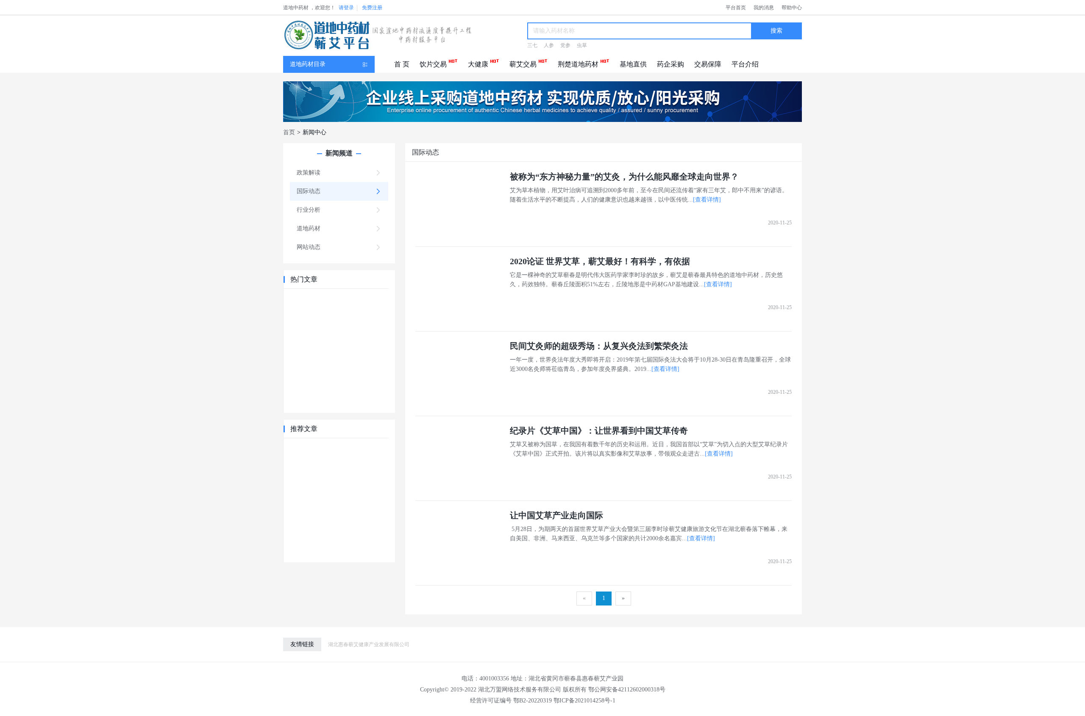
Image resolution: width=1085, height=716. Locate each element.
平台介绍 (745, 64)
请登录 (346, 8)
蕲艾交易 (523, 64)
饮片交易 (433, 64)
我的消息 (764, 8)
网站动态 (308, 247)
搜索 (776, 31)
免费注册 (372, 8)
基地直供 (633, 64)
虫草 (582, 45)
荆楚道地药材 (578, 64)
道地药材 (308, 228)
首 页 (401, 64)
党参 (565, 45)
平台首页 (736, 8)
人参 (549, 45)
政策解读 (308, 172)
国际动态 (308, 191)
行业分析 (308, 210)
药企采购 (670, 64)
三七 (532, 45)
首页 (289, 132)
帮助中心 (792, 8)
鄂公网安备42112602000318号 (626, 689)
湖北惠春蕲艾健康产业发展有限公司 (368, 644)
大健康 (478, 64)
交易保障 (707, 64)
